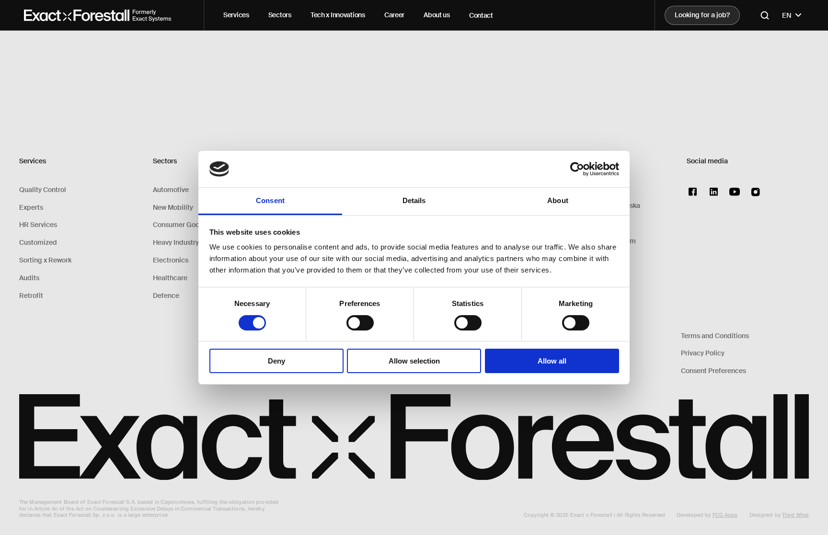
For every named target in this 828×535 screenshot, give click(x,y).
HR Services (38, 225)
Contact (481, 15)
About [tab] (557, 200)
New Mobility (173, 208)
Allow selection (414, 361)
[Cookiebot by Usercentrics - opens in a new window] (577, 169)
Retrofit (31, 296)
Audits (29, 278)
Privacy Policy (702, 353)
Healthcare (170, 278)
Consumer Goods (180, 225)
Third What (795, 515)
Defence (166, 296)
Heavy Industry (176, 243)
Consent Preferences (713, 371)
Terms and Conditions (715, 336)
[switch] (360, 322)
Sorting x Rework (45, 260)
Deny (276, 361)
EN (787, 15)
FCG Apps (725, 515)
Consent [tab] (270, 200)
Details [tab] (414, 200)
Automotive (171, 190)
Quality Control (42, 190)
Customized (38, 243)
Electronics (170, 260)
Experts (31, 208)
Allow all (552, 361)
